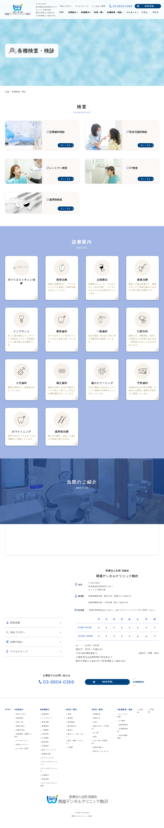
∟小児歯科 (44, 738)
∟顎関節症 (96, 714)
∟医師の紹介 (19, 726)
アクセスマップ (82, 6)
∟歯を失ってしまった (100, 751)
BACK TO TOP (160, 824)
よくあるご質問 (99, 6)
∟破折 (94, 737)
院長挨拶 (15, 622)
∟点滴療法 (44, 775)
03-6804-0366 (122, 6)
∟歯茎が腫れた (98, 747)
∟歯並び (69, 730)
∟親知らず (96, 718)
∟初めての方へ (20, 714)
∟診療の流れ (19, 730)
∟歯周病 (69, 718)
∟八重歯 (69, 747)
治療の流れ (16, 642)
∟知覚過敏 (70, 722)
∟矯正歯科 (44, 742)
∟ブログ (151, 710)
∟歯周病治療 (45, 754)
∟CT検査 (121, 721)
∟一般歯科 (44, 730)
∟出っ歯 (95, 733)
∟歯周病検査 (122, 725)
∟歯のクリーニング (48, 750)
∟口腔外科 (44, 734)
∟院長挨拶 (18, 718)
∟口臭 (94, 722)
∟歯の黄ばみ (71, 726)
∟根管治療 (44, 722)
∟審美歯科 (44, 726)
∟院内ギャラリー (21, 744)
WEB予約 (149, 6)
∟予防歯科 (44, 746)
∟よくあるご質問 (21, 748)
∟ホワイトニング (47, 758)
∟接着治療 (44, 714)
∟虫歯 (68, 714)
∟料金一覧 (18, 722)
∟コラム (140, 710)
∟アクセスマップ (21, 740)
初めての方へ (66, 6)
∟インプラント (46, 718)
